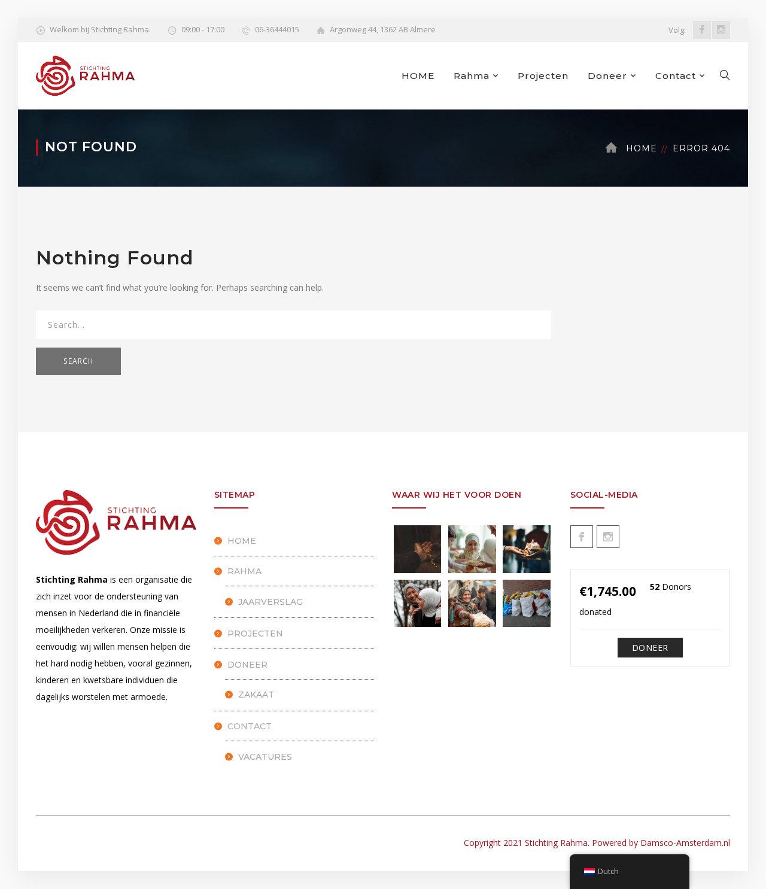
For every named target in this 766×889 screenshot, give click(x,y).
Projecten (543, 75)
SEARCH (78, 361)
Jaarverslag (270, 601)
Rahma (472, 75)
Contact (675, 75)
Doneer (607, 75)
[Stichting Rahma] (85, 74)
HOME (418, 75)
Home (641, 148)
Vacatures (265, 756)
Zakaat (256, 694)
